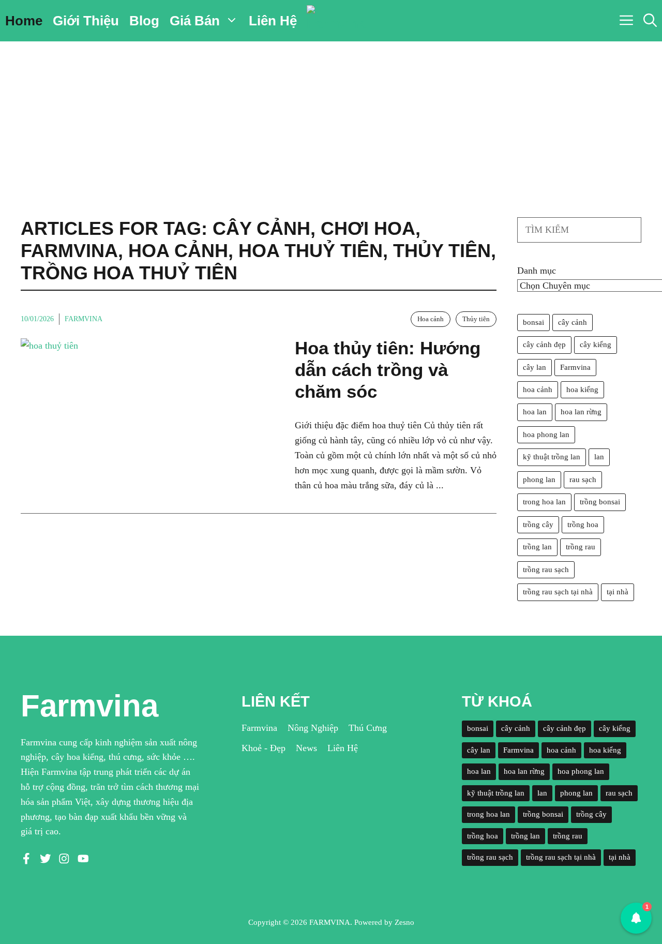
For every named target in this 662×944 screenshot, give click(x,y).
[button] (650, 20)
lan (599, 457)
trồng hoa (582, 524)
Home (23, 20)
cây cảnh (572, 322)
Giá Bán (195, 20)
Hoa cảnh (430, 319)
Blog (144, 20)
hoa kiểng (582, 389)
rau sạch (582, 479)
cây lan (534, 367)
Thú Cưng (368, 728)
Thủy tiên (476, 319)
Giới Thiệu (86, 20)
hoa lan (535, 412)
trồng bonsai (600, 502)
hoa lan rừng (581, 412)
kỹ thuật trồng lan (551, 457)
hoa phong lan (546, 434)
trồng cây (538, 524)
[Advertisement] (331, 119)
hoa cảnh (537, 389)
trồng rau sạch (546, 569)
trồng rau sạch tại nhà (558, 592)
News (306, 748)
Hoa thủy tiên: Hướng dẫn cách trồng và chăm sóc (387, 369)
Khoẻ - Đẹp (263, 748)
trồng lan (537, 547)
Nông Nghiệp (313, 728)
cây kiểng (595, 344)
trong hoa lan (544, 502)
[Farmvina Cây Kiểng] (336, 20)
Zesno (404, 922)
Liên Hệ (273, 20)
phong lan (539, 479)
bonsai (533, 322)
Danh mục (536, 270)
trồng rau (580, 547)
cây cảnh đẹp (544, 344)
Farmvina (83, 319)
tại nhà (617, 592)
